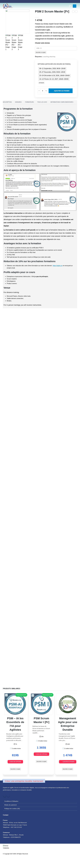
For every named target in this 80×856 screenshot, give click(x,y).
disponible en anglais (41, 52)
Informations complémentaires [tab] (61, 102)
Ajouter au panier (61, 91)
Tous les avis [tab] (42, 102)
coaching (46, 56)
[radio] (52, 68)
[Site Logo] (8, 6)
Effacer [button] (41, 82)
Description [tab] (7, 102)
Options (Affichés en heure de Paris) (54, 64)
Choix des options (15, 762)
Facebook (4, 795)
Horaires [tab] (18, 102)
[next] (76, 11)
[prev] (73, 11)
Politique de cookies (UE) (12, 808)
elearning (52, 56)
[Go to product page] (15, 704)
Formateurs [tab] (29, 102)
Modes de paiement (10, 805)
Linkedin (8, 795)
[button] (63, 6)
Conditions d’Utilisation (11, 801)
